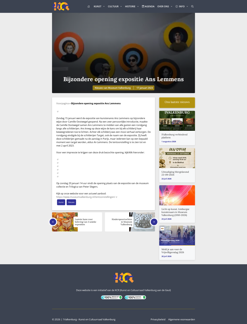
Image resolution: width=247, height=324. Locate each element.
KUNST (97, 6)
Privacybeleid (158, 319)
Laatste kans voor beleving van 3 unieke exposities (85, 222)
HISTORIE (130, 6)
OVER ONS (163, 6)
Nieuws (71, 202)
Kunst (61, 202)
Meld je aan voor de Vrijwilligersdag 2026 (173, 251)
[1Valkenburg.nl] (61, 6)
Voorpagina (62, 103)
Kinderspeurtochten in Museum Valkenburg (122, 222)
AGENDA (149, 6)
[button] (192, 6)
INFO (181, 6)
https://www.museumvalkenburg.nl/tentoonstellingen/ (85, 197)
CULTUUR (113, 6)
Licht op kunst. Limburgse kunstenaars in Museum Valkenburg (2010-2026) (175, 212)
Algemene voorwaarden (181, 319)
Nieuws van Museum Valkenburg (113, 87)
